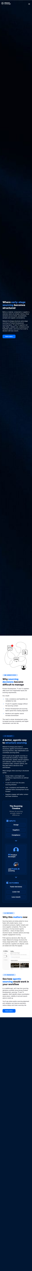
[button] (29, 4)
